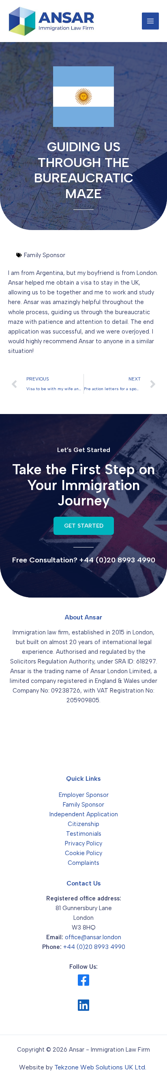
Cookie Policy (83, 853)
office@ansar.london (93, 937)
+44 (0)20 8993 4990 (94, 947)
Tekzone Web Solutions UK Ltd (99, 1067)
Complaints (83, 862)
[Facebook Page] (83, 980)
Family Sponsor (83, 804)
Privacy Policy (83, 843)
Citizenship (83, 824)
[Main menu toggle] (150, 21)
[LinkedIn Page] (83, 1005)
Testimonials (83, 833)
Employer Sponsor (84, 795)
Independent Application (83, 814)
